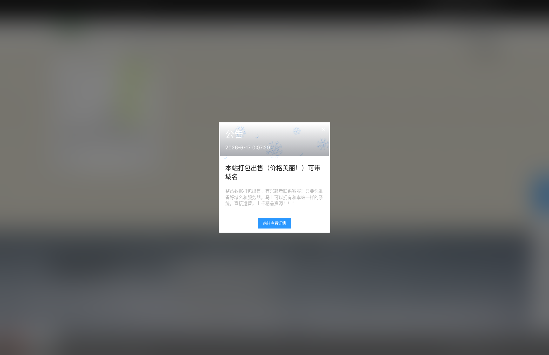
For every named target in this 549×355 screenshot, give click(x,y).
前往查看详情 (274, 223)
